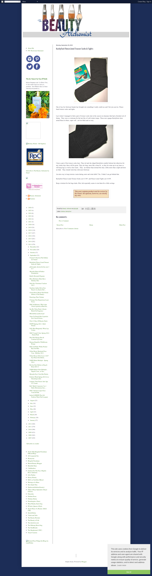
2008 (30, 435)
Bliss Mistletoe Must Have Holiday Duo (38, 280)
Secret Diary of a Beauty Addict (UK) (37, 509)
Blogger (84, 562)
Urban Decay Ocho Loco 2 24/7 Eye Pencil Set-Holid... (39, 357)
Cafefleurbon (32, 468)
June (31, 406)
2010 (30, 429)
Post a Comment (64, 221)
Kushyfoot (68, 211)
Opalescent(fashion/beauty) (36, 487)
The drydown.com (33, 523)
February (33, 417)
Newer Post (60, 225)
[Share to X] (90, 209)
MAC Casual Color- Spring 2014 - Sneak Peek (39, 334)
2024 (30, 213)
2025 (30, 210)
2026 (30, 208)
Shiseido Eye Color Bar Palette (39, 374)
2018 (30, 230)
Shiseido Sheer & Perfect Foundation (37, 272)
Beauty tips (31, 189)
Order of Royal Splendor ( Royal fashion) (37, 490)
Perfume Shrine (32, 499)
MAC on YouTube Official (36, 480)
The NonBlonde (32, 528)
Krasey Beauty (32, 477)
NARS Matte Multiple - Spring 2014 (39, 361)
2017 (30, 233)
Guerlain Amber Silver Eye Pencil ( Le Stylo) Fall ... (38, 289)
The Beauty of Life (33, 520)
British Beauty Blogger (35, 463)
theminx (32, 199)
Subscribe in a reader (32, 444)
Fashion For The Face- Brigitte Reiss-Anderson (37, 471)
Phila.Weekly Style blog (35, 504)
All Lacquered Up (33, 456)
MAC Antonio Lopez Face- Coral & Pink (38, 391)
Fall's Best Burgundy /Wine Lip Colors (39, 329)
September (33, 255)
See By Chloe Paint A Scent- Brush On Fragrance (38, 310)
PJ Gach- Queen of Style (35, 506)
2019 (30, 227)
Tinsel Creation (32, 533)
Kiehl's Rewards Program (37, 276)
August (32, 400)
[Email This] (86, 209)
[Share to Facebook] (92, 209)
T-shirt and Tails (32, 515)
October (32, 252)
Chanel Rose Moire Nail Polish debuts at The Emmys (39, 293)
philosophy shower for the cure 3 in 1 (39, 268)
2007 (30, 438)
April (32, 412)
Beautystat (31, 458)
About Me (31, 48)
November (33, 250)
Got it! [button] (129, 572)
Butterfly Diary (32, 466)
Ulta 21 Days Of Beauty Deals (39, 321)
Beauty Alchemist (35, 196)
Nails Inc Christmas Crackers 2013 (38, 284)
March (32, 415)
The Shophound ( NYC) (35, 530)
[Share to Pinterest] (94, 209)
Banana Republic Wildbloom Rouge (38, 343)
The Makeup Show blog (35, 525)
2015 (30, 239)
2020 (30, 224)
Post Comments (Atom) (71, 228)
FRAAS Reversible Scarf (37, 314)
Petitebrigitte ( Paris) (34, 501)
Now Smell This (32, 485)
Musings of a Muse (33, 482)
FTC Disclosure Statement (36, 51)
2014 (30, 241)
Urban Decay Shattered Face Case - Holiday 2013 (38, 352)
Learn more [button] (121, 565)
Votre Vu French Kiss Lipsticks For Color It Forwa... (39, 317)
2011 (30, 427)
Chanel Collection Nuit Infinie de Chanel (39, 258)
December (33, 247)
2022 (30, 219)
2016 (30, 236)
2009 (30, 432)
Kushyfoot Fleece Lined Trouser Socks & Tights (39, 263)
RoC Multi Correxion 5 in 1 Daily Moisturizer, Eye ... (38, 387)
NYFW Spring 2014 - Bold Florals (38, 325)
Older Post (122, 225)
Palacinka (31, 494)
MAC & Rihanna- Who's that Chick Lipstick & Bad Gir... (39, 305)
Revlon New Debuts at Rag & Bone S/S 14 (38, 366)
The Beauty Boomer (34, 518)
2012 (30, 424)
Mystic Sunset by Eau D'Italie (36, 79)
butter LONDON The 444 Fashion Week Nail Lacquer (39, 396)
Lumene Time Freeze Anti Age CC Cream (39, 382)
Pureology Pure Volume (37, 297)
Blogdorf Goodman (34, 461)
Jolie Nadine (31, 475)
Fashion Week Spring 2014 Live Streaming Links (39, 378)
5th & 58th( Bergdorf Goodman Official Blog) (37, 453)
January (32, 420)
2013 (30, 244)
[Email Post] (82, 208)
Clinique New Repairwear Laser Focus (39, 301)
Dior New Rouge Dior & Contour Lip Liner (37, 338)
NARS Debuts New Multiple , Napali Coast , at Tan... (38, 370)
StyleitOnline (32, 513)
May (31, 409)
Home (91, 225)
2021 (30, 222)
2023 (30, 216)
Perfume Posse (32, 496)
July (31, 403)
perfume (38, 189)
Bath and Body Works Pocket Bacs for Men (38, 347)
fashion (63, 211)
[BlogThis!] (88, 209)
